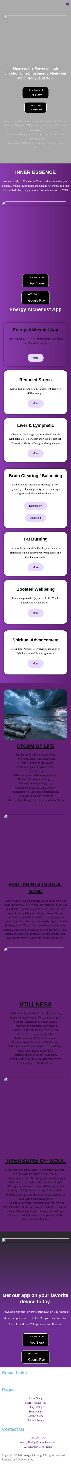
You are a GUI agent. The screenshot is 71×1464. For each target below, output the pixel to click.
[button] (67, 4)
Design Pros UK (43, 1459)
